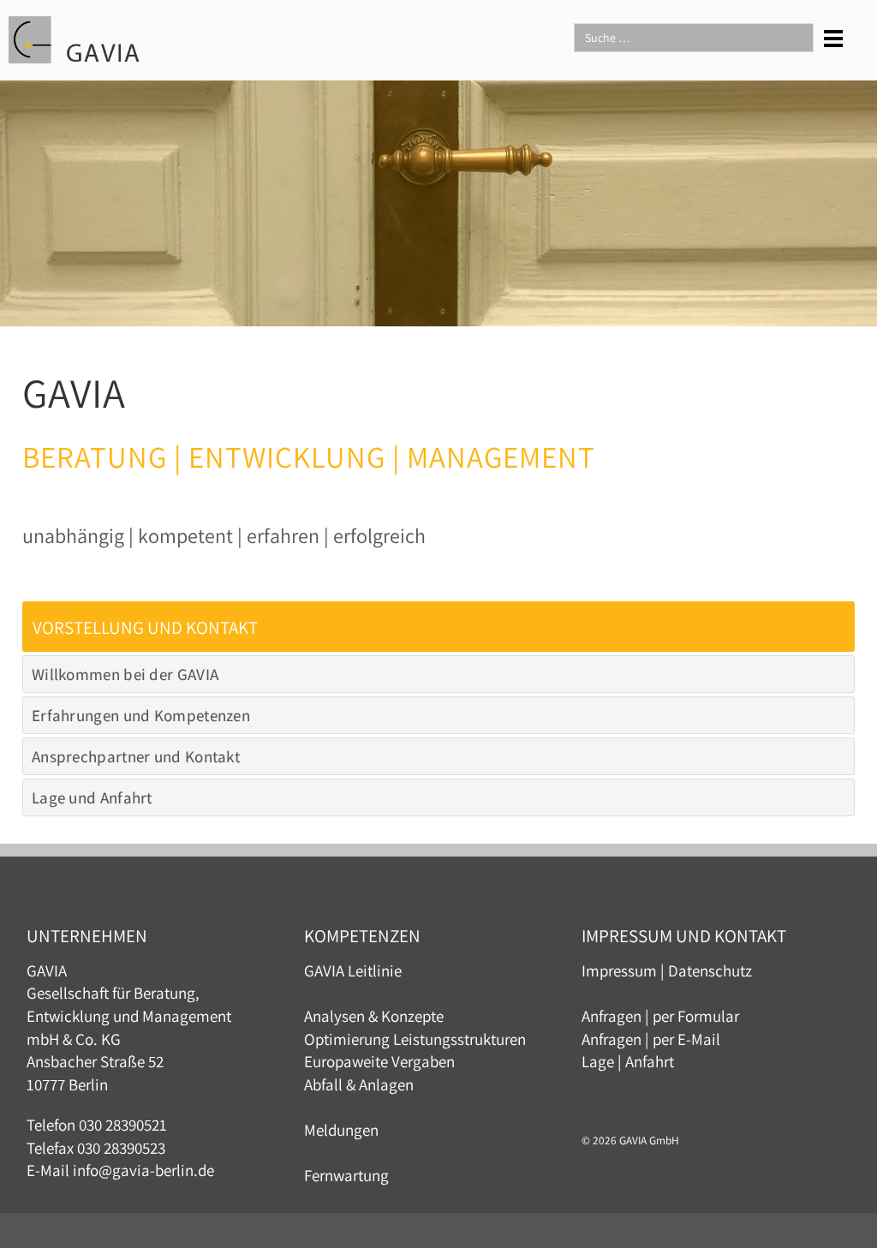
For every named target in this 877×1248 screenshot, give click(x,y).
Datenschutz (710, 970)
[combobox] (694, 37)
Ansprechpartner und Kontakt (136, 756)
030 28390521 (123, 1124)
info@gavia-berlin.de (143, 1170)
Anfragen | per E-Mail (651, 1039)
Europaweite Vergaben (379, 1061)
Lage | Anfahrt (628, 1061)
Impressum (619, 970)
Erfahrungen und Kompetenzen (141, 715)
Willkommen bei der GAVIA (125, 674)
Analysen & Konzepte (374, 1016)
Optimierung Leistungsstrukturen (415, 1039)
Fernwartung (346, 1175)
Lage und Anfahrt (92, 797)
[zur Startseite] (74, 37)
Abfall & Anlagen (359, 1084)
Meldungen (341, 1130)
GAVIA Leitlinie (353, 970)
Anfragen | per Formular (660, 1016)
